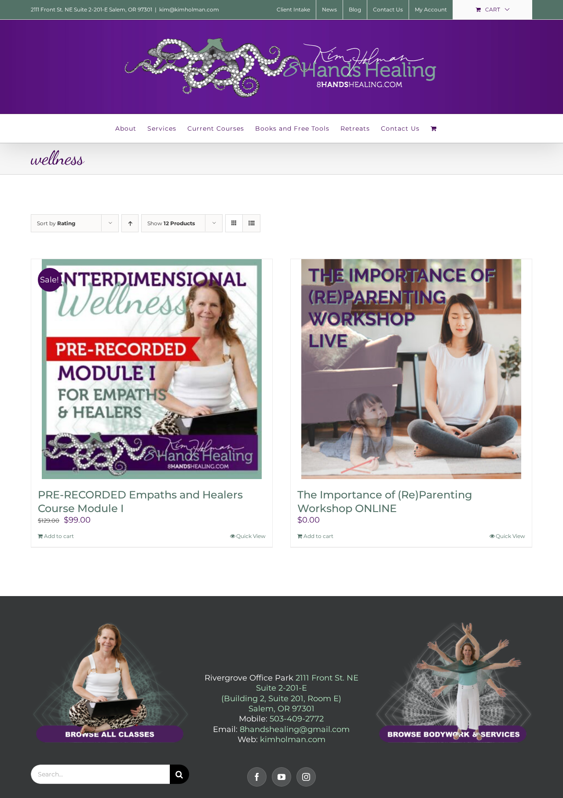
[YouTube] (281, 777)
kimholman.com (292, 739)
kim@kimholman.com (189, 9)
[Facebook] (257, 777)
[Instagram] (306, 777)
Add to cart (59, 536)
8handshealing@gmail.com (295, 729)
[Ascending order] (130, 223)
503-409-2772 (297, 719)
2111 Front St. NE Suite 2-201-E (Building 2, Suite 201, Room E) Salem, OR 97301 (289, 693)
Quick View (251, 536)
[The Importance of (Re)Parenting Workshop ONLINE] (411, 369)
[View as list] (251, 223)
